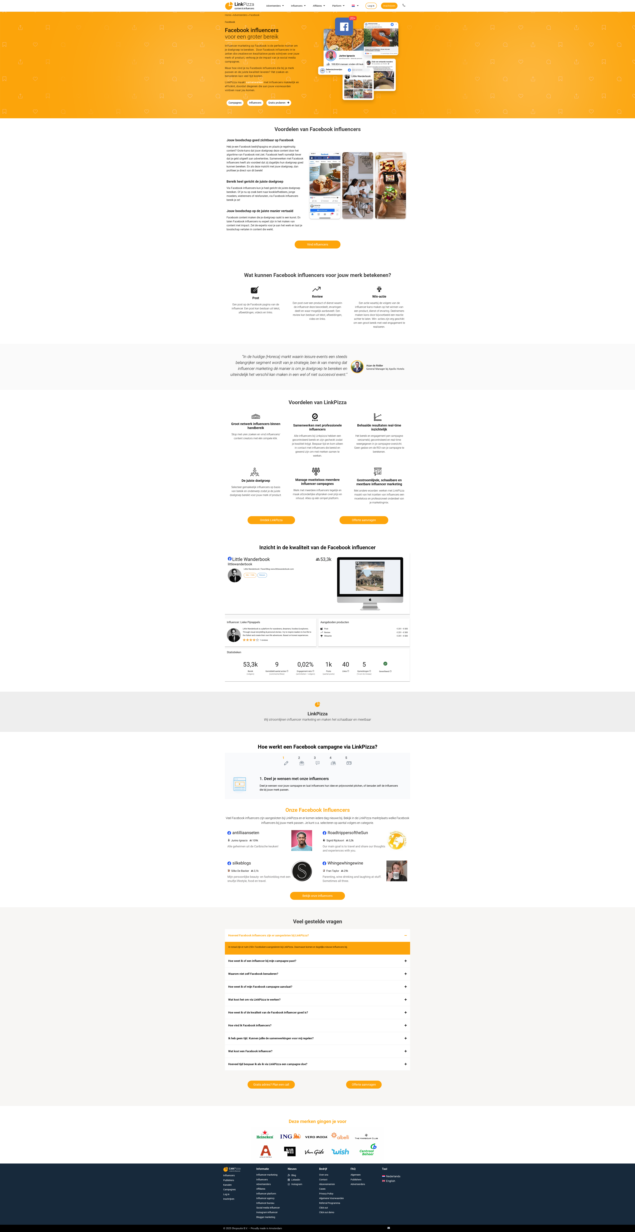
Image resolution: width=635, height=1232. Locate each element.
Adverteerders (273, 5)
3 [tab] (315, 758)
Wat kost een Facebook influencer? (250, 1051)
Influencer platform (266, 1193)
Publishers (228, 1180)
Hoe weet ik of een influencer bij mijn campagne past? (262, 961)
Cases (322, 1188)
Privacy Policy (326, 1193)
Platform (336, 5)
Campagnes (229, 1189)
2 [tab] (299, 758)
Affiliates (317, 5)
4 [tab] (330, 758)
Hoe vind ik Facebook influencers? (249, 1025)
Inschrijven (228, 1199)
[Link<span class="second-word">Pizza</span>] (229, 6)
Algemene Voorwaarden (331, 1198)
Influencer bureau (265, 1203)
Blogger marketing (265, 1217)
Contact (323, 1179)
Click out (323, 1207)
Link (244, 4)
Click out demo (326, 1212)
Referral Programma (329, 1203)
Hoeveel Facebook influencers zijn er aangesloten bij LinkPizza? (268, 935)
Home (228, 15)
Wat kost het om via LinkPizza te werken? (254, 999)
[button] (317, 935)
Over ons (323, 1174)
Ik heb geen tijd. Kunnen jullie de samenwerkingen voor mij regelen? (271, 1038)
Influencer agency (265, 1198)
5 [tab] (346, 758)
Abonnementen (327, 1184)
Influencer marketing (266, 1174)
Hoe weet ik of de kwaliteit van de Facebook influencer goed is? (268, 1012)
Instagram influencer (267, 1212)
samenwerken (254, 82)
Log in (226, 1194)
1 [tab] (283, 758)
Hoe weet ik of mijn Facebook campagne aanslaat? (260, 986)
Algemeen (356, 1174)
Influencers (296, 5)
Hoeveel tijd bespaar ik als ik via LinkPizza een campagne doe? (267, 1064)
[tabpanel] (317, 784)
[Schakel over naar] (355, 6)
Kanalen (227, 1185)
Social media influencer (268, 1207)
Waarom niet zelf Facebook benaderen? (253, 973)
